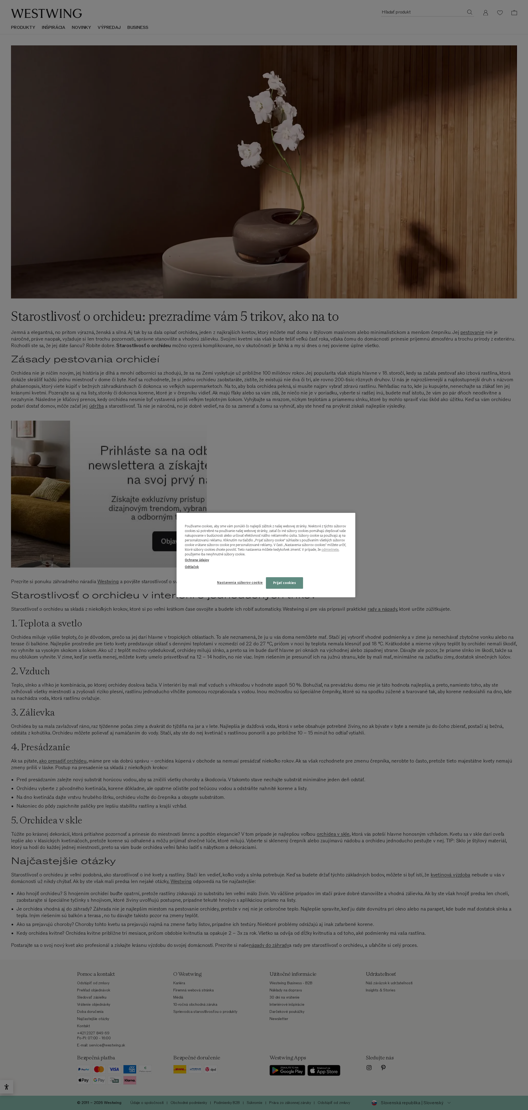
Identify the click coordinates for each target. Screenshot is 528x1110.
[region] (266, 555)
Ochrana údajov (197, 560)
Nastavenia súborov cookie (240, 582)
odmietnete (330, 549)
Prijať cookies (284, 583)
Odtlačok (192, 567)
